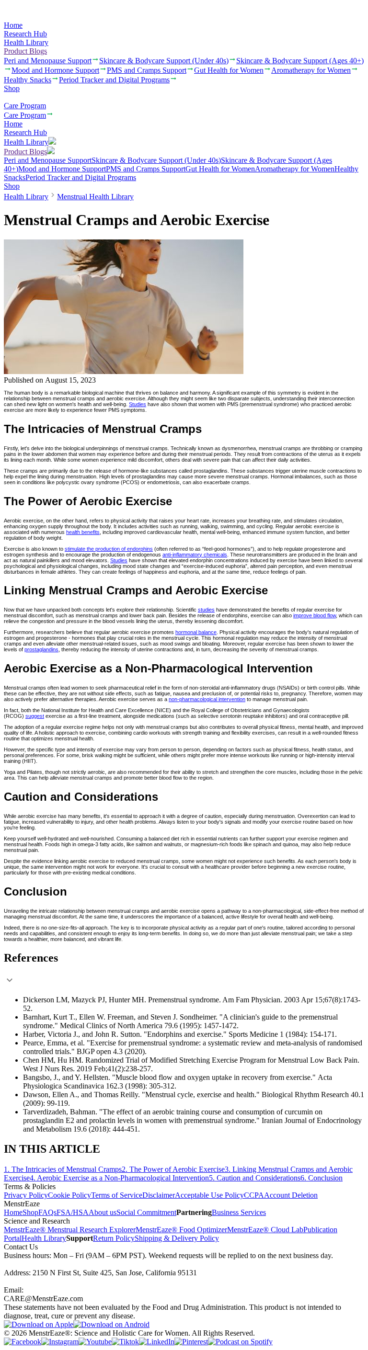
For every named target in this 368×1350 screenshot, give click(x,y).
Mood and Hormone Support (62, 169)
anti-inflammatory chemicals (194, 554)
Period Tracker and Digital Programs (80, 177)
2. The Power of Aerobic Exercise (173, 1169)
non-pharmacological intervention (207, 699)
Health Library (26, 42)
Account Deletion (291, 1195)
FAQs (47, 1212)
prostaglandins (41, 649)
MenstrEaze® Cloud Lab (265, 1229)
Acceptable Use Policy (209, 1195)
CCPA (254, 1195)
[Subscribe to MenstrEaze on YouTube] (95, 1342)
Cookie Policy (69, 1195)
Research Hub (25, 34)
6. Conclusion (321, 1178)
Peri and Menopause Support (48, 160)
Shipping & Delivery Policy (177, 1238)
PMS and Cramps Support (145, 169)
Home (13, 25)
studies (206, 610)
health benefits (83, 532)
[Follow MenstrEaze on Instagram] (60, 1342)
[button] (184, 970)
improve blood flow (314, 615)
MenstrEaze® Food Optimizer (181, 1229)
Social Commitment (146, 1212)
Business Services (239, 1212)
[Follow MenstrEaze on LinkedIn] (156, 1342)
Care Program (25, 106)
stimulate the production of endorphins (109, 549)
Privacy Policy (26, 1195)
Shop (12, 88)
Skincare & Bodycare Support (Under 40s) (156, 160)
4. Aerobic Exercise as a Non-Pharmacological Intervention (119, 1178)
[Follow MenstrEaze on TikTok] (125, 1342)
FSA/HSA (73, 1212)
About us (102, 1212)
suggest (34, 716)
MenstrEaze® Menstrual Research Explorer (70, 1229)
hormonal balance (196, 632)
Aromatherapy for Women (294, 169)
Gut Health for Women (220, 169)
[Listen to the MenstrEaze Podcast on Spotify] (240, 1342)
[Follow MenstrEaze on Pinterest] (191, 1342)
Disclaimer (158, 1195)
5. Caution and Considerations (254, 1178)
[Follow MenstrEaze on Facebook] (22, 1342)
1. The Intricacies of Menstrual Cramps (63, 1169)
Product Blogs (25, 51)
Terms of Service (116, 1195)
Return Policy (114, 1238)
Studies (137, 404)
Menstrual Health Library (95, 197)
